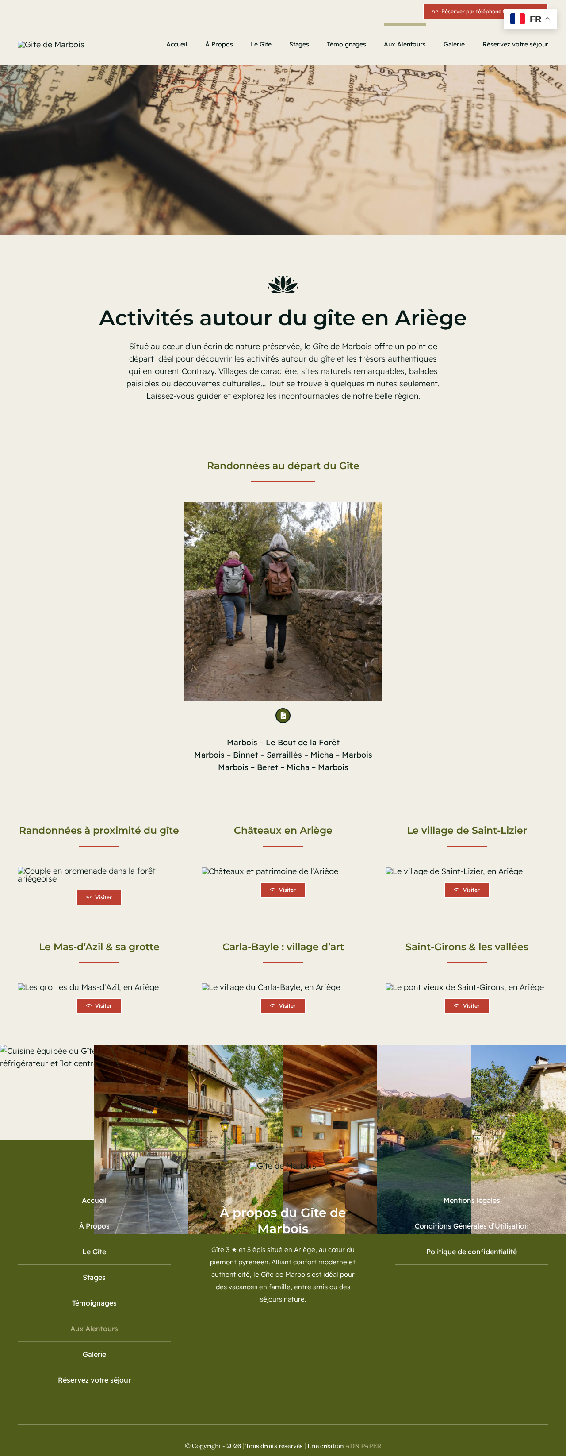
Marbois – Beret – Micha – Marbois (283, 767)
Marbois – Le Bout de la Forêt (283, 742)
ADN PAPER (363, 1446)
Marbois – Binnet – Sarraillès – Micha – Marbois (283, 755)
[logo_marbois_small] (51, 44)
